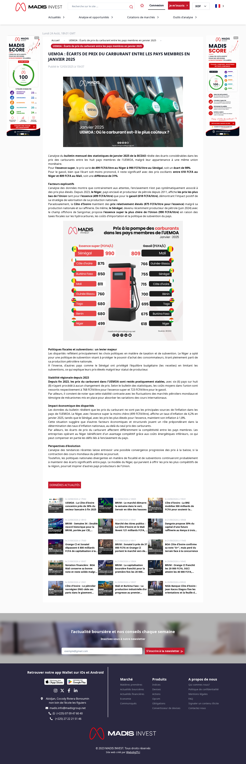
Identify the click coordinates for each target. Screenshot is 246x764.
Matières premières (131, 684)
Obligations (158, 703)
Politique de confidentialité (203, 689)
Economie (125, 698)
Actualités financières (132, 694)
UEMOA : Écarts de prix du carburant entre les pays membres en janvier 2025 (112, 40)
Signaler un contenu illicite (203, 703)
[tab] (22, 134)
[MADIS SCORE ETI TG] (23, 85)
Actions (156, 694)
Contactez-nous (197, 708)
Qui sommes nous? (199, 684)
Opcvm (156, 698)
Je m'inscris (176, 5)
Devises (156, 689)
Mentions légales (198, 694)
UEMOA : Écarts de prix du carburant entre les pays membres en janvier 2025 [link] (97, 46)
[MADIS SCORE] (222, 85)
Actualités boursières (132, 689)
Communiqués (128, 703)
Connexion (156, 5)
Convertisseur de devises (166, 708)
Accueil (56, 40)
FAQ (190, 698)
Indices (156, 684)
